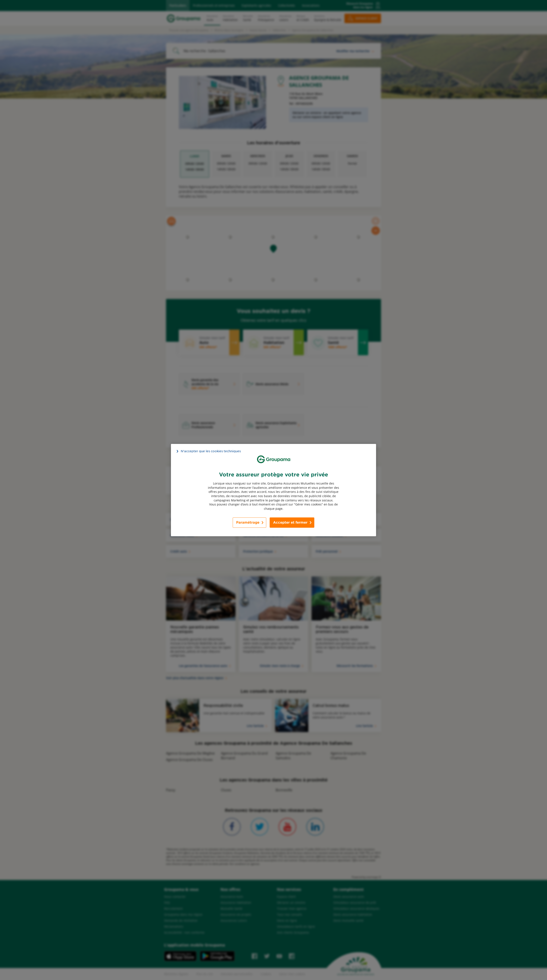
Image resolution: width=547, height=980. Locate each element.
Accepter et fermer (290, 522)
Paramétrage (247, 522)
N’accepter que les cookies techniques (211, 451)
